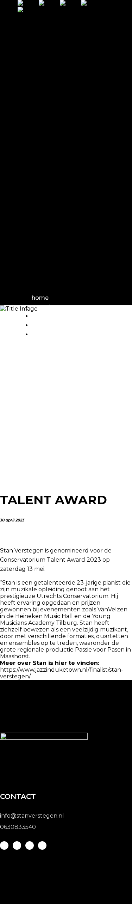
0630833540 (18, 827)
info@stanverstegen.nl (32, 815)
